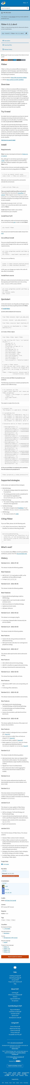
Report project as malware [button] (15, 957)
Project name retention (14, 982)
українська (8, 1074)
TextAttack (21, 508)
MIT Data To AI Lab (9, 900)
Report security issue (15, 1028)
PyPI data (4, 871)
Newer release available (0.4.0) (10, 876)
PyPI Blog (14, 993)
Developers (6, 933)
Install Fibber (6, 309)
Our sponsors (15, 1001)
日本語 (19, 1072)
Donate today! (15, 1048)
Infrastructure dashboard (14, 995)
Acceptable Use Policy (14, 1034)
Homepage (6, 864)
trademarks (12, 1052)
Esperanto (21, 1075)
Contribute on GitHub (14, 1011)
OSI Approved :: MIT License (10, 938)
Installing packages (14, 976)
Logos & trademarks (15, 999)
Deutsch (18, 1074)
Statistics (15, 997)
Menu (24, 3)
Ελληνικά (14, 1074)
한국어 (26, 1075)
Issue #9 (26, 746)
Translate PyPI (14, 1013)
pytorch (3, 195)
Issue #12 (7, 734)
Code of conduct (14, 1030)
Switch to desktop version (15, 1066)
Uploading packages (14, 978)
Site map (15, 1058)
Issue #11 (12, 738)
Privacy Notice (14, 1032)
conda (2, 161)
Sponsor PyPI (15, 1015)
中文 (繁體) (7, 1075)
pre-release (12, 17)
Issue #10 (20, 740)
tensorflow (20, 193)
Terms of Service (14, 1026)
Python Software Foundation (19, 1053)
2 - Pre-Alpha (7, 928)
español (10, 1072)
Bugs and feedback (15, 1010)
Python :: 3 (6, 947)
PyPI (2, 233)
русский (12, 1075)
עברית (17, 1075)
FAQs (15, 984)
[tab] (15, 41)
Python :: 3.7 (7, 950)
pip (14, 222)
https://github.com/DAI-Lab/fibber (15, 80)
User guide (14, 980)
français (14, 1072)
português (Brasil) (25, 1072)
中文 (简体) (24, 1074)
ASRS (17, 514)
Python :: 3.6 (7, 948)
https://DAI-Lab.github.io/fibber (19, 77)
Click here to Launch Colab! (8, 140)
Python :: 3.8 (7, 952)
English (5, 942)
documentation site (22, 554)
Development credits (14, 1018)
